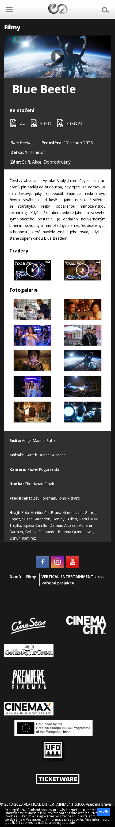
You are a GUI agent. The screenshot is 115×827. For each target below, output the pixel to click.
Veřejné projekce (57, 582)
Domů (15, 576)
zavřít (103, 812)
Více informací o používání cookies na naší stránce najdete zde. (57, 821)
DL (22, 123)
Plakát (45, 123)
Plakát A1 (74, 123)
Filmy (31, 576)
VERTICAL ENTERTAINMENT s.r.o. (72, 576)
